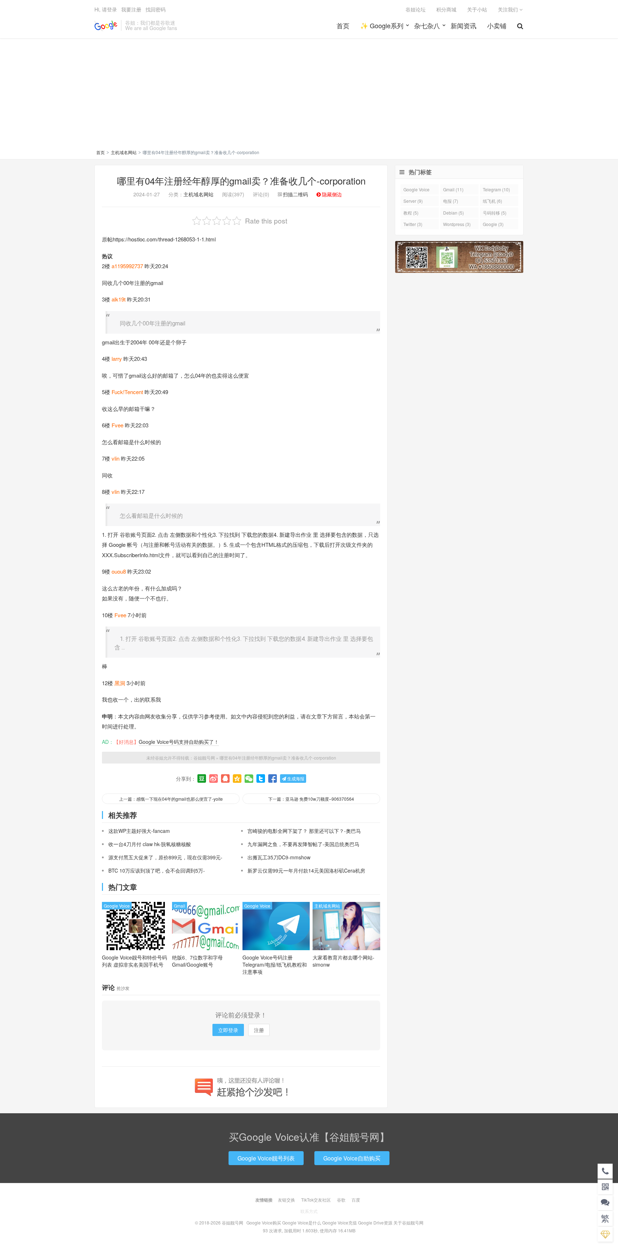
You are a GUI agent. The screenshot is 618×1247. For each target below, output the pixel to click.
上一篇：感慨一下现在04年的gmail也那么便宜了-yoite (171, 799)
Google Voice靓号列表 (266, 1158)
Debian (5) (453, 213)
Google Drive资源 (375, 1222)
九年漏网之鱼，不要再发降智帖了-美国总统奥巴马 (303, 844)
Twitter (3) (412, 224)
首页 (343, 25)
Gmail (179, 906)
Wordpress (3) (457, 224)
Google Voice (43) (416, 190)
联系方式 (309, 1211)
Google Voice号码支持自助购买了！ (179, 741)
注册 (259, 1030)
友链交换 (286, 1200)
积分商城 (446, 9)
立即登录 (228, 1030)
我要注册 (131, 9)
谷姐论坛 (416, 9)
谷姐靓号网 (105, 25)
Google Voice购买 (263, 1222)
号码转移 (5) (494, 213)
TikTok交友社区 (316, 1200)
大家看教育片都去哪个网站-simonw (343, 961)
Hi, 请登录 (105, 9)
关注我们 (508, 9)
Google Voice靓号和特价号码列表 (134, 961)
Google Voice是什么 (301, 1222)
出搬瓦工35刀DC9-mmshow (278, 857)
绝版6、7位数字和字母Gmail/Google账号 (197, 961)
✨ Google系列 (381, 25)
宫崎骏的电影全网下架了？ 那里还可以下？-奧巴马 (304, 830)
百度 (356, 1200)
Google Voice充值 (339, 1222)
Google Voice (117, 906)
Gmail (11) (453, 189)
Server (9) (413, 201)
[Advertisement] (309, 95)
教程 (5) (410, 213)
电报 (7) (450, 201)
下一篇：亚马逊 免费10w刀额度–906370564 (311, 799)
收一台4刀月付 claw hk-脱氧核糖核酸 (149, 844)
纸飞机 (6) (492, 201)
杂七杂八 (427, 25)
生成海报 (295, 778)
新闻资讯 (463, 25)
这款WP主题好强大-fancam (139, 830)
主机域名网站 (124, 152)
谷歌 (341, 1200)
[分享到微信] (249, 778)
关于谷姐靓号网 (408, 1222)
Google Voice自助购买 (352, 1158)
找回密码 (156, 9)
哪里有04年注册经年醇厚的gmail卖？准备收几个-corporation (241, 180)
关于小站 (477, 9)
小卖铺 (496, 25)
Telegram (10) (496, 189)
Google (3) (493, 224)
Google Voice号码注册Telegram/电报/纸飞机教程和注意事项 (274, 964)
